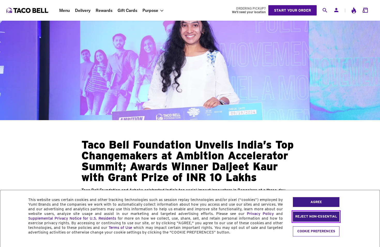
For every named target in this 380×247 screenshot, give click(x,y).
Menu (64, 10)
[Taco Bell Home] (28, 10)
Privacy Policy (260, 213)
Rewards (104, 10)
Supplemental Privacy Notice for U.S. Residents (72, 218)
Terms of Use (120, 227)
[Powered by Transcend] (8, 244)
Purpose (150, 10)
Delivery (82, 10)
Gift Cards (127, 10)
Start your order (292, 10)
